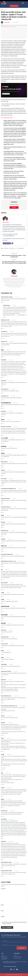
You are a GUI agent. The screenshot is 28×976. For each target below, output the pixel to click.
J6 (15, 248)
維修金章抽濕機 (4, 614)
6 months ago (8, 754)
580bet (2, 650)
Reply (3, 302)
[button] (22, 3)
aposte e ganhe (4, 582)
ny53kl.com (3, 679)
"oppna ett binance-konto (6, 870)
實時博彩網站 (3, 446)
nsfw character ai (4, 389)
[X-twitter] (14, 969)
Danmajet (3, 522)
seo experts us (4, 331)
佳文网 (2, 515)
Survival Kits (3, 359)
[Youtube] (17, 969)
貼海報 (2, 349)
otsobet (2, 787)
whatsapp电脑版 (4, 438)
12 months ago (16, 695)
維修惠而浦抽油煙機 (5, 606)
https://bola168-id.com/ (6, 695)
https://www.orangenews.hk (7, 554)
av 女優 (2, 754)
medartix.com (4, 341)
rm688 (2, 592)
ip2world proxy (4, 461)
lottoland (3, 722)
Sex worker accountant (6, 426)
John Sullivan (21, 248)
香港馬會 (3, 453)
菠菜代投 (3, 419)
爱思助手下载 (3, 545)
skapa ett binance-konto (6, 862)
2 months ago (16, 862)
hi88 (2, 773)
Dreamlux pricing (4, 636)
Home (2, 9)
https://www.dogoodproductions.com (9, 705)
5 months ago (9, 787)
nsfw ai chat (3, 380)
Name (2, 905)
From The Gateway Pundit (7, 117)
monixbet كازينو (4, 810)
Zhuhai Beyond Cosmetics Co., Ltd (8, 561)
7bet (2, 569)
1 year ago (14, 305)
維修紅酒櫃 (3, 623)
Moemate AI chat (4, 530)
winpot (2, 738)
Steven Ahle (7, 22)
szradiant (3, 539)
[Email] (12, 243)
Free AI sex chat (4, 643)
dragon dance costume (6, 671)
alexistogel (3, 411)
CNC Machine (4, 664)
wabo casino (3, 630)
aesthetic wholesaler (5, 498)
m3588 (2, 599)
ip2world (3, 470)
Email (2, 910)
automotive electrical (5, 506)
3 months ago (10, 841)
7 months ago (9, 722)
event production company (7, 296)
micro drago (3, 478)
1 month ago (16, 870)
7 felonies (6, 248)
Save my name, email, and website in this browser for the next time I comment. (14, 923)
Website (2, 916)
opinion (5, 9)
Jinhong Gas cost (5, 395)
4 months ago (12, 810)
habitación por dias (5, 319)
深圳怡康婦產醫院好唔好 (6, 402)
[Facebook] (11, 969)
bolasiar (3, 715)
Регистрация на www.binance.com (8, 488)
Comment (3, 888)
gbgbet (2, 799)
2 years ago (12, 331)
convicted (12, 248)
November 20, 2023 (15, 22)
